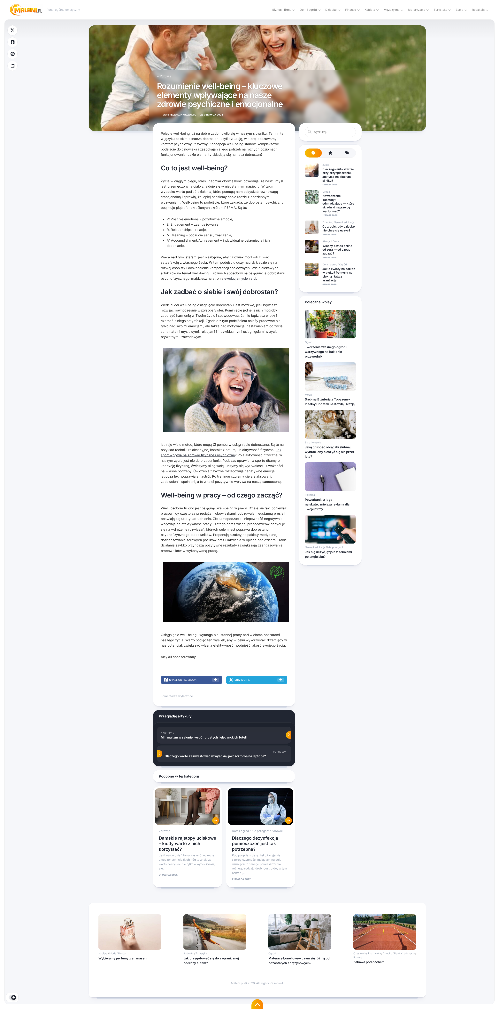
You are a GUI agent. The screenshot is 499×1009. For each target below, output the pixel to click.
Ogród (343, 264)
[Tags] (347, 153)
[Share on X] (12, 30)
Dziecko (331, 10)
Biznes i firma (281, 10)
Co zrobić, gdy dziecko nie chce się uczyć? (338, 228)
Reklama (310, 494)
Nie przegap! (260, 831)
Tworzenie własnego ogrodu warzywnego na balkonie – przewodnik (326, 351)
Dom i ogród (308, 10)
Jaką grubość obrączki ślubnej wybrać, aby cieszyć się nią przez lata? (330, 451)
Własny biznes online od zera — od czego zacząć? (337, 249)
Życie (459, 10)
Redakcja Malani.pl (179, 114)
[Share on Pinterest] (12, 54)
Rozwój (357, 957)
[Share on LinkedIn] (12, 66)
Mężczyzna (391, 10)
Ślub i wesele (313, 442)
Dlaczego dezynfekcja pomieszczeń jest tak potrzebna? (255, 843)
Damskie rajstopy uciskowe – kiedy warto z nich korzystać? (187, 843)
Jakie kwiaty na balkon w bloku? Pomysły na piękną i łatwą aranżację (338, 274)
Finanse (350, 10)
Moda (308, 394)
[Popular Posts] (330, 153)
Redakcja (478, 10)
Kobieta (370, 10)
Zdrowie (165, 76)
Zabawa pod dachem (368, 962)
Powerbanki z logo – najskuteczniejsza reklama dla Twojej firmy (327, 504)
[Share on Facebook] (12, 42)
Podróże (188, 953)
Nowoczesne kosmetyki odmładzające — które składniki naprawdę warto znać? (338, 203)
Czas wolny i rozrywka (367, 953)
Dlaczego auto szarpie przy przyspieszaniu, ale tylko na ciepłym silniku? (338, 174)
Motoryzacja (416, 10)
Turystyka (440, 10)
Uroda (326, 191)
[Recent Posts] (313, 153)
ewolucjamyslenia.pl (240, 278)
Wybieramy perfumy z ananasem (122, 958)
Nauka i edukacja (344, 222)
